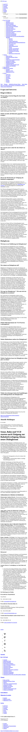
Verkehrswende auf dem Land (12, 64)
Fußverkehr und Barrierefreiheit (13, 59)
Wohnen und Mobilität (11, 65)
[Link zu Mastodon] (4, 638)
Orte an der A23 (12, 43)
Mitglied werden (9, 70)
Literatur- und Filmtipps (14, 48)
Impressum (5, 724)
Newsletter (5, 7)
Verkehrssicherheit (10, 63)
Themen (5, 54)
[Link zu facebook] (4, 641)
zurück (2, 629)
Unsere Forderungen (13, 41)
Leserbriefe (11, 45)
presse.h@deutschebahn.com (10, 613)
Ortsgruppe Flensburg (10, 28)
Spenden (5, 6)
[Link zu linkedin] (4, 648)
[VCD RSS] (4, 651)
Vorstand (8, 21)
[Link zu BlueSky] (4, 635)
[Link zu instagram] (4, 645)
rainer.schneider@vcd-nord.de (10, 622)
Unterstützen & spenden (14, 51)
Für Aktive (5, 5)
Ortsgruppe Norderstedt (11, 35)
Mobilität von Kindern (11, 62)
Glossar (10, 47)
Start (2, 84)
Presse (4, 9)
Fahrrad (7, 58)
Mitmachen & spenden (8, 68)
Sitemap (5, 728)
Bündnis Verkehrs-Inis (13, 49)
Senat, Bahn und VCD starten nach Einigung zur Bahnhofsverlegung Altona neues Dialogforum (14, 85)
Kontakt (5, 10)
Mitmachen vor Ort (10, 72)
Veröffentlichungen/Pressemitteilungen (17, 42)
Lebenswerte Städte (10, 61)
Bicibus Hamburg (10, 24)
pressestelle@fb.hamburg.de (10, 601)
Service (4, 73)
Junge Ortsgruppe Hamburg (12, 26)
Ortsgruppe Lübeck (10, 32)
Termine (5, 11)
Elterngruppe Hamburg (11, 25)
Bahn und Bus (9, 56)
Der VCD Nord (6, 20)
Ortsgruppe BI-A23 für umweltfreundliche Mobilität (14, 674)
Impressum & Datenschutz (14, 53)
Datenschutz (6, 727)
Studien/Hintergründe (13, 46)
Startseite (11, 38)
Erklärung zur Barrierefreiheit (9, 726)
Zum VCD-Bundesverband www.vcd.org (9, 730)
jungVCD (5, 4)
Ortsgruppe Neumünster (11, 33)
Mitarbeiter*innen (10, 22)
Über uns (11, 40)
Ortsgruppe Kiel (9, 30)
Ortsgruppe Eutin (9, 27)
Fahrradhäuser (6, 67)
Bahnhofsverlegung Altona (12, 57)
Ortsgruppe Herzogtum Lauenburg (13, 31)
